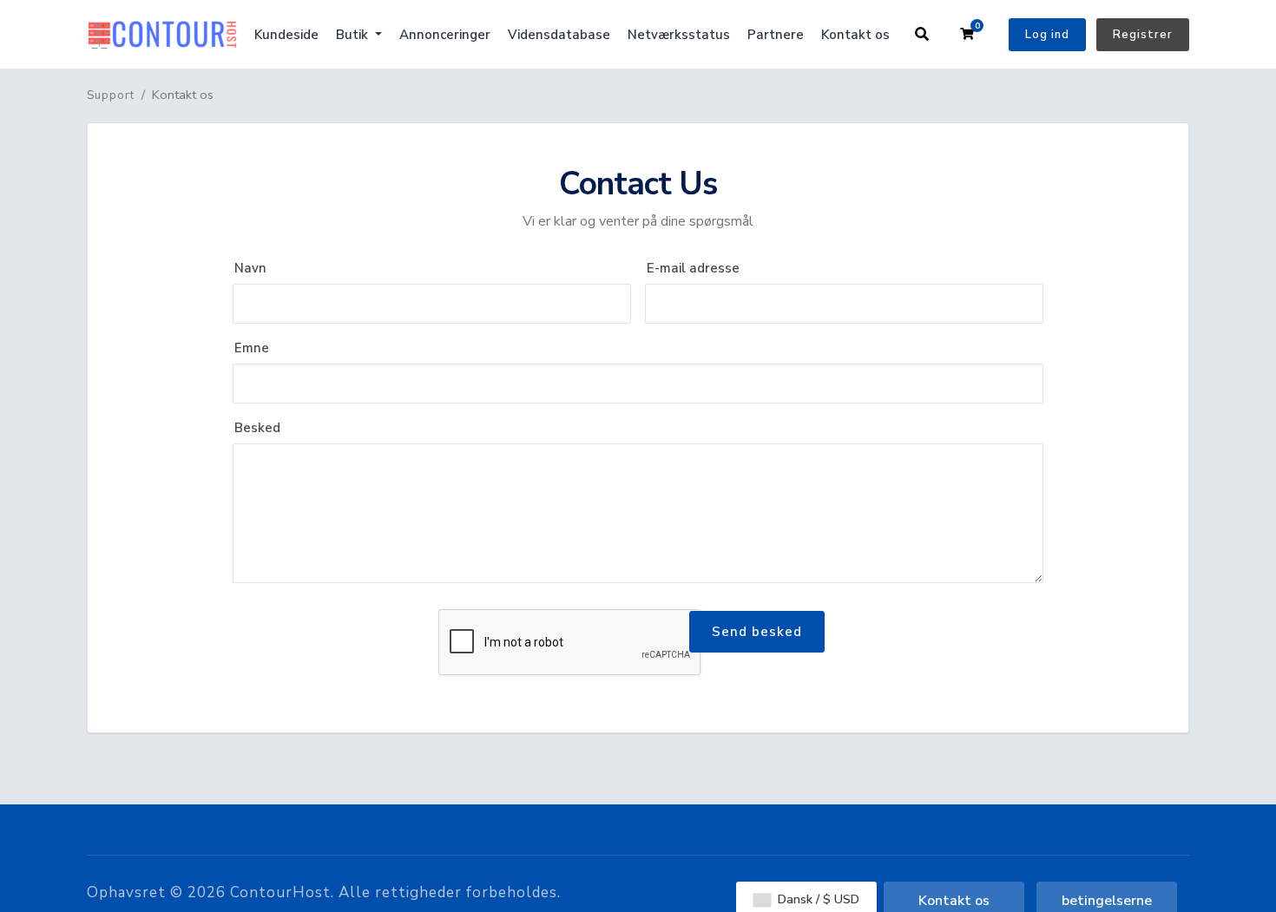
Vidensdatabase (559, 34)
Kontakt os (855, 34)
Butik (354, 34)
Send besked (757, 631)
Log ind (1047, 35)
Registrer (1143, 35)
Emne (251, 348)
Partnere (775, 34)
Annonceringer (444, 34)
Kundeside (286, 34)
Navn (250, 268)
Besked (257, 427)
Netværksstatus (679, 34)
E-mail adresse (693, 268)
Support (111, 95)
